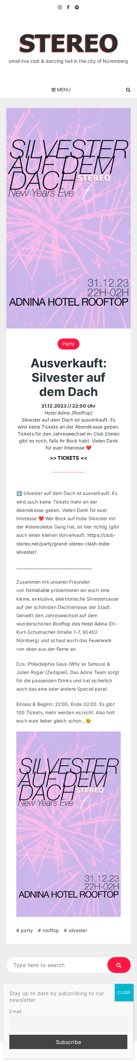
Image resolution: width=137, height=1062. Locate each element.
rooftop (51, 930)
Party (68, 343)
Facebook (68, 7)
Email (15, 1011)
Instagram (60, 7)
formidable (38, 590)
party (27, 930)
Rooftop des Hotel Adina (80, 624)
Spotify (77, 7)
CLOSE (124, 992)
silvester (77, 930)
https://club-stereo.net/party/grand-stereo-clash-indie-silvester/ (65, 543)
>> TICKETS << (68, 458)
